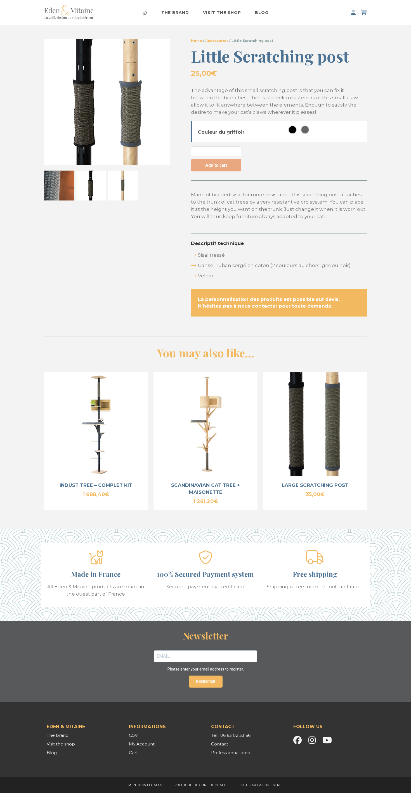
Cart (133, 752)
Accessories (216, 41)
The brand (175, 12)
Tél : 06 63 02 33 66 (231, 735)
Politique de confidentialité (201, 785)
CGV (133, 735)
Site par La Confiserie (262, 785)
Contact (219, 744)
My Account (142, 744)
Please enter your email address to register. (205, 669)
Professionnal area (230, 752)
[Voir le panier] (364, 12)
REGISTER (206, 681)
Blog (261, 12)
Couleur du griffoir (221, 132)
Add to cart (216, 165)
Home (196, 41)
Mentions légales (145, 785)
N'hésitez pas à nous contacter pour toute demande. (265, 306)
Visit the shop (222, 12)
